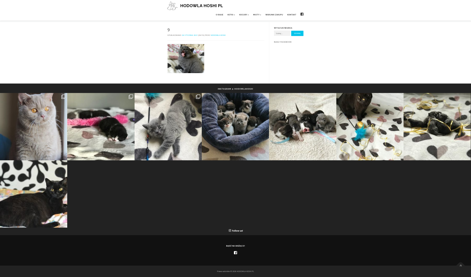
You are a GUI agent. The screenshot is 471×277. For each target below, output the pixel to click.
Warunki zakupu (274, 15)
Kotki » (231, 15)
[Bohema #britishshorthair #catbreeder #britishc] (370, 126)
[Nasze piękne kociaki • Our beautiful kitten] (437, 126)
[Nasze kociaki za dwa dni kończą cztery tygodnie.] (235, 126)
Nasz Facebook (283, 42)
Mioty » (257, 15)
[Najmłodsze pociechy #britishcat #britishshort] (168, 126)
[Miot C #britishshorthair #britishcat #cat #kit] (302, 126)
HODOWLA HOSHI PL (201, 5)
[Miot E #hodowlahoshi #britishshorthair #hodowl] (100, 126)
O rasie (219, 15)
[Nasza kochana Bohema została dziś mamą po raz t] (33, 194)
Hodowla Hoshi (218, 35)
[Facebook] (301, 14)
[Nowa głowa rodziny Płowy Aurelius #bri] (33, 126)
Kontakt (291, 15)
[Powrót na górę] (460, 265)
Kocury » (244, 15)
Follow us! (237, 230)
